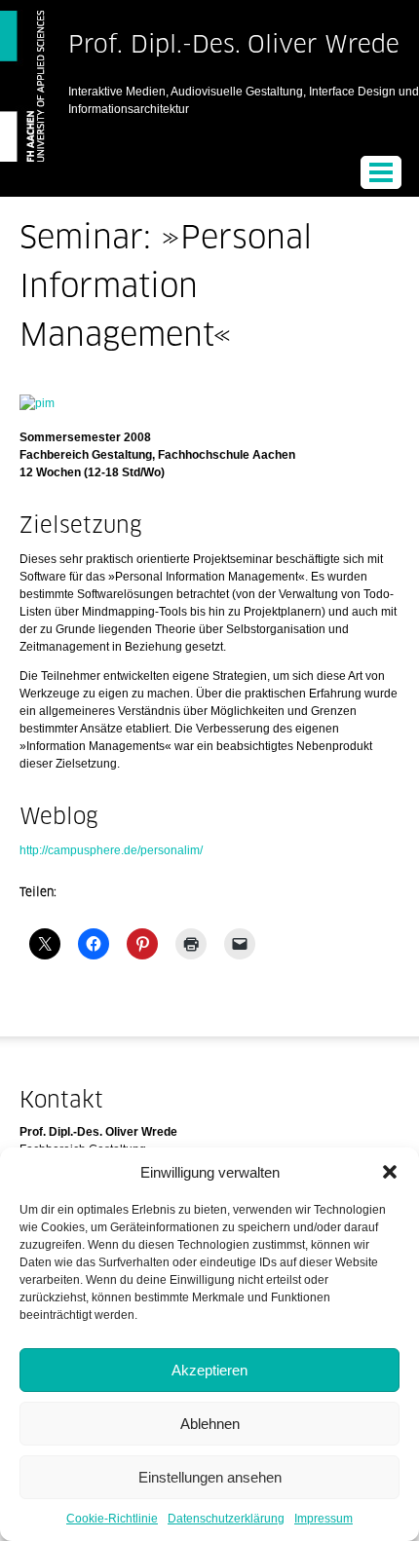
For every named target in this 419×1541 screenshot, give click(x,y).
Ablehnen (210, 1423)
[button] (390, 1172)
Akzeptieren (209, 1370)
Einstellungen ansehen (210, 1477)
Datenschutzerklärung (226, 1518)
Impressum (323, 1518)
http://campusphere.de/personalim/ (111, 850)
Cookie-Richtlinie (112, 1518)
